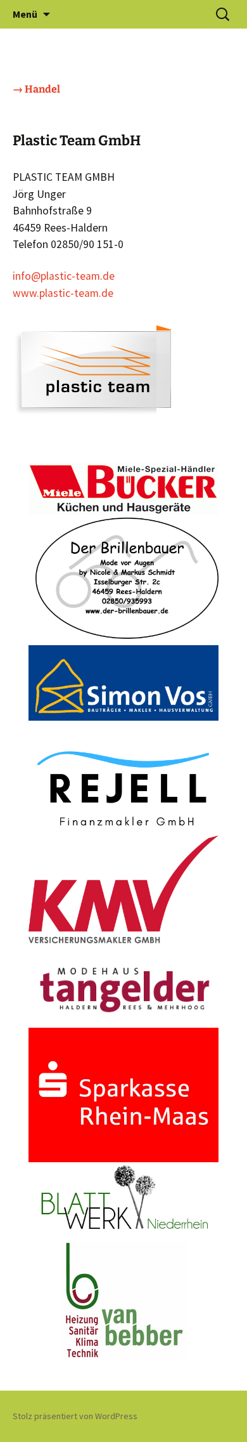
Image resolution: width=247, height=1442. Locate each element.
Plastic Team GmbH (77, 140)
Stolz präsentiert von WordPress (75, 1416)
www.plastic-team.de (63, 293)
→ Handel (36, 89)
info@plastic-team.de (64, 276)
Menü (25, 14)
